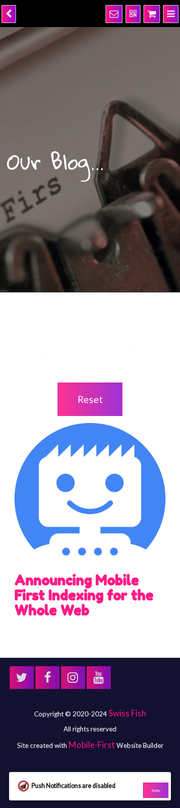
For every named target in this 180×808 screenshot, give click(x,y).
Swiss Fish (127, 644)
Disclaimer (112, 702)
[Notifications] (120, 12)
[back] (8, 12)
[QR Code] (137, 12)
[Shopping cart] (154, 12)
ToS (58, 702)
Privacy (81, 702)
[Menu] (171, 12)
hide (156, 790)
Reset (90, 394)
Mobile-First (92, 673)
